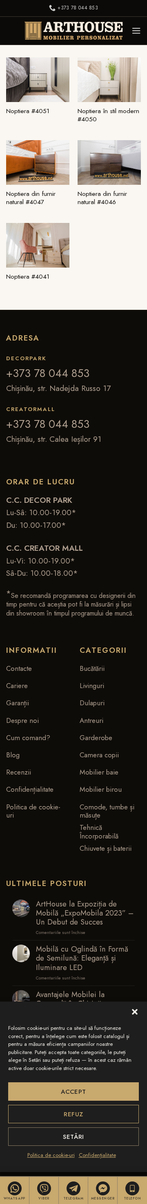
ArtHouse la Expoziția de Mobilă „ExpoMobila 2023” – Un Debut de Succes (85, 913)
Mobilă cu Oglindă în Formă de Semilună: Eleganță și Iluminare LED (82, 958)
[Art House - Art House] (73, 30)
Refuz (73, 1114)
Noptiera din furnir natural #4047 (31, 198)
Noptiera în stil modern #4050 (108, 115)
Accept (73, 1091)
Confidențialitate (97, 1155)
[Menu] (136, 31)
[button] (135, 1012)
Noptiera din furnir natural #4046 (102, 198)
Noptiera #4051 (27, 111)
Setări (73, 1136)
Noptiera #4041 (27, 277)
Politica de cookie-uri (51, 1155)
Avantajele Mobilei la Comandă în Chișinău (70, 999)
